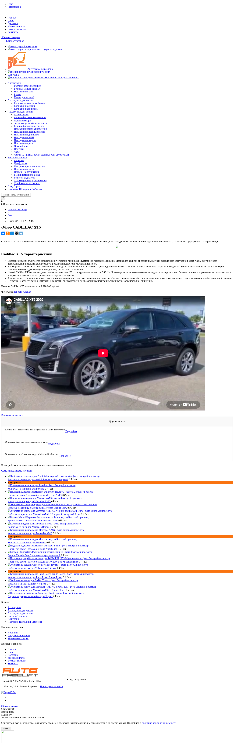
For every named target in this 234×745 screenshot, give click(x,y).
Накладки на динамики (26, 134)
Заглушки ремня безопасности (30, 123)
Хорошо (6, 728)
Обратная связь (9, 706)
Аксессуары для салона (40, 69)
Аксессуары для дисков (49, 49)
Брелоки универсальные (27, 88)
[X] (16, 233)
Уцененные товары (18, 638)
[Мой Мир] (12, 233)
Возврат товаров (17, 29)
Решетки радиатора (24, 177)
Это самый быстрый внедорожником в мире (26, 442)
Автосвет (19, 160)
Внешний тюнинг (40, 71)
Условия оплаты (16, 26)
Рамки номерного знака (27, 174)
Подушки (19, 149)
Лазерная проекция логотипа (30, 166)
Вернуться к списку (12, 415)
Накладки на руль (23, 143)
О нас (11, 20)
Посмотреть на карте (51, 686)
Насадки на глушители (26, 172)
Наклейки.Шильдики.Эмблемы (62, 77)
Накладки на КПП (24, 137)
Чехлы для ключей (24, 97)
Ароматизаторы (22, 120)
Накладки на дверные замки (29, 131)
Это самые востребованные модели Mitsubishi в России (31, 454)
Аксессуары (30, 46)
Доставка (13, 23)
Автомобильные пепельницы (30, 117)
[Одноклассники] (8, 233)
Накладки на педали (25, 140)
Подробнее (71, 431)
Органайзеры (21, 146)
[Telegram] (21, 233)
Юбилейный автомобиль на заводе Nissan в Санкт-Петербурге (35, 430)
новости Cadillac (22, 291)
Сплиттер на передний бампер (30, 180)
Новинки (13, 632)
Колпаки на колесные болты (29, 103)
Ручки (17, 94)
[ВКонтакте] (3, 233)
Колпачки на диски (24, 106)
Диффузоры (20, 163)
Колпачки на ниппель (26, 108)
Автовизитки (21, 114)
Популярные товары (19, 635)
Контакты (13, 32)
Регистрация (14, 6)
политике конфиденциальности (159, 723)
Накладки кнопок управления (30, 128)
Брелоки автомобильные (27, 85)
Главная (12, 17)
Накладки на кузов (24, 169)
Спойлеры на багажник (27, 183)
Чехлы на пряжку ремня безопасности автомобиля (41, 154)
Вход (10, 4)
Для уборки (14, 74)
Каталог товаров (10, 37)
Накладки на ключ (24, 91)
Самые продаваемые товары (16, 470)
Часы (17, 151)
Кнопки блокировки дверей (29, 126)
